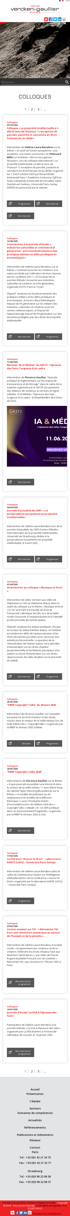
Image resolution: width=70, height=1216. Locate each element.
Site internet (24, 336)
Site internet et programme (22, 982)
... (45, 109)
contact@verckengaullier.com (51, 1205)
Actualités (35, 1120)
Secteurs (35, 1108)
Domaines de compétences (35, 1113)
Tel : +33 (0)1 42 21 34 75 (35, 1157)
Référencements (35, 1127)
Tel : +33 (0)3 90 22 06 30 (35, 1176)
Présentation (35, 1094)
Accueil (35, 1089)
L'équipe (35, 1101)
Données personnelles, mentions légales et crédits (29, 1202)
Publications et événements (35, 1135)
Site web (26, 743)
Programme (24, 203)
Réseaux (35, 1140)
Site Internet (52, 203)
